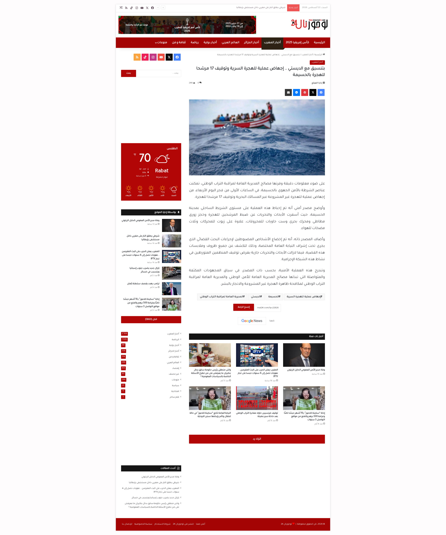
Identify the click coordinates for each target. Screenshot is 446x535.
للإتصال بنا (127, 524)
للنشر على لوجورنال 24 (183, 524)
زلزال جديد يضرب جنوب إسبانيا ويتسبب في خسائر (155, 498)
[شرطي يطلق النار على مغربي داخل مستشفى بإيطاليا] (171, 240)
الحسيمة (273, 297)
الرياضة (175, 340)
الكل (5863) (151, 319)
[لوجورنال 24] (309, 24)
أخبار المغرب (272, 42)
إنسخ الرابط (244, 307)
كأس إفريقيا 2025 (297, 42)
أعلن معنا (200, 524)
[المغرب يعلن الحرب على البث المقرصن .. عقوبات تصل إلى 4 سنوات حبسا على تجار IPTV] (257, 355)
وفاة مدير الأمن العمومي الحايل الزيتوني (306, 370)
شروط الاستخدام (163, 524)
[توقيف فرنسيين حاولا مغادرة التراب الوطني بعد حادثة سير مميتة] (257, 398)
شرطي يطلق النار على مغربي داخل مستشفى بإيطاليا (260, 8)
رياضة (195, 42)
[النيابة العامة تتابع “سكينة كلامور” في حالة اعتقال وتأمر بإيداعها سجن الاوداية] (210, 398)
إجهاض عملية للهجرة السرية (304, 297)
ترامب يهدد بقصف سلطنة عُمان (143, 284)
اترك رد (257, 439)
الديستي (255, 297)
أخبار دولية (210, 42)
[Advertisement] (151, 110)
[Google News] (252, 321)
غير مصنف (174, 374)
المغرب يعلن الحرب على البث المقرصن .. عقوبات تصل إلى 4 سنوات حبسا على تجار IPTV (258, 373)
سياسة (175, 386)
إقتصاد (175, 368)
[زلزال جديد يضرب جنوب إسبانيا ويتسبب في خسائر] (171, 273)
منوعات (162, 42)
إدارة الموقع (317, 83)
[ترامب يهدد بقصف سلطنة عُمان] (171, 288)
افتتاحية (175, 391)
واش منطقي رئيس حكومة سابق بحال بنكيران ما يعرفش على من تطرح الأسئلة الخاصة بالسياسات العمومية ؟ (211, 373)
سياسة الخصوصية (143, 524)
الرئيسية (319, 42)
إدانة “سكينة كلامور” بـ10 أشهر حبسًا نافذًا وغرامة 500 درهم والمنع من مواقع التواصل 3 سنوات (304, 416)
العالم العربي (230, 42)
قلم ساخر (174, 397)
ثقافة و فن (179, 42)
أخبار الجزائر (251, 42)
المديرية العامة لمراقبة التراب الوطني (221, 297)
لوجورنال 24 (286, 524)
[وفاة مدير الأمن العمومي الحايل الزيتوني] (304, 355)
